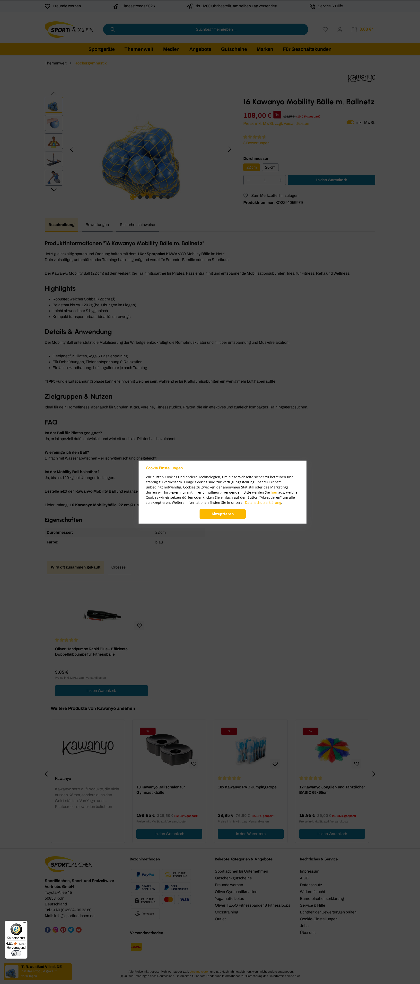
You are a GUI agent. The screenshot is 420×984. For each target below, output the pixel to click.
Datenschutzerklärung (263, 502)
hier (274, 492)
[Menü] (24, 924)
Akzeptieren (222, 513)
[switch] (16, 953)
